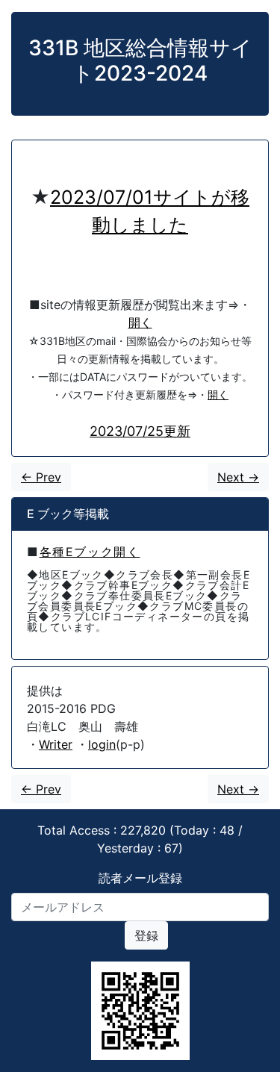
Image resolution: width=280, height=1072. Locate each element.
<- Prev (41, 477)
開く (140, 322)
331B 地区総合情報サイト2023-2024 (140, 60)
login (102, 744)
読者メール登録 (140, 877)
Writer (55, 744)
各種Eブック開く (90, 551)
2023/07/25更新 (140, 431)
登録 (146, 935)
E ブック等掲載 (68, 513)
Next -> (238, 477)
